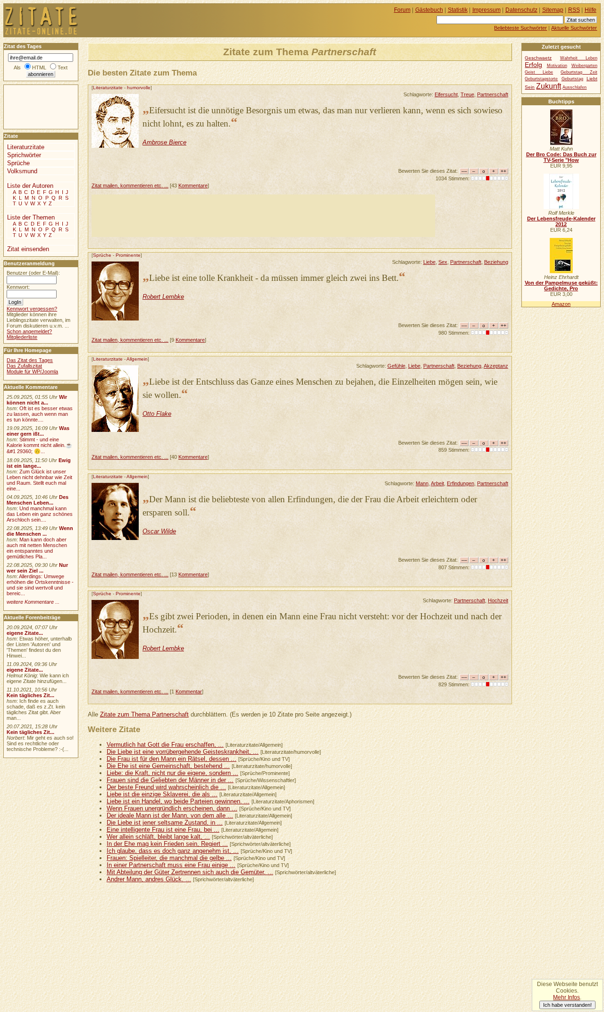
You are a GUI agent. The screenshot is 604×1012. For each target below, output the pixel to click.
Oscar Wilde (159, 531)
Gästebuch (429, 10)
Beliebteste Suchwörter (520, 28)
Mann (422, 483)
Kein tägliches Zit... (30, 695)
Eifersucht (446, 94)
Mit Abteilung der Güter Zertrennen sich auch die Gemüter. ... (190, 872)
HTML (39, 67)
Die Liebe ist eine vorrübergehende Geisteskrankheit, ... (183, 751)
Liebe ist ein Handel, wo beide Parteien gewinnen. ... (178, 801)
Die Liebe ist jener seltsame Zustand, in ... (165, 822)
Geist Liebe (539, 72)
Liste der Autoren (30, 185)
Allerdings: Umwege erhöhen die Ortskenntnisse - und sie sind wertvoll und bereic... (40, 584)
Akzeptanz (496, 366)
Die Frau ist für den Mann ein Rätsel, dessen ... (171, 758)
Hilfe (590, 10)
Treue (467, 94)
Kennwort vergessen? (32, 309)
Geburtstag (572, 78)
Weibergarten (584, 65)
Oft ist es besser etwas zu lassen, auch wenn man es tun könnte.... (40, 413)
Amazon (561, 304)
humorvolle (139, 87)
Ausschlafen (574, 87)
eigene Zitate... (25, 633)
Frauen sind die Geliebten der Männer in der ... (170, 780)
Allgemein (137, 359)
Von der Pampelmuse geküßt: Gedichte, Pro (561, 285)
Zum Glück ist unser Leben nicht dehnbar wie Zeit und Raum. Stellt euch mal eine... (39, 480)
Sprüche (102, 255)
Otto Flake (157, 413)
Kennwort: (18, 287)
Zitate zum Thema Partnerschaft (144, 714)
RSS (574, 10)
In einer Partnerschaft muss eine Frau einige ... (171, 865)
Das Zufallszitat (24, 366)
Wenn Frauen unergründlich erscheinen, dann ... (172, 808)
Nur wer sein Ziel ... (37, 567)
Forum (402, 10)
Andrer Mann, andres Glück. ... (149, 879)
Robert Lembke (163, 296)
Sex (442, 262)
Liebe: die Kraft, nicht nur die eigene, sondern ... (172, 772)
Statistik (458, 10)
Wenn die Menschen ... (40, 531)
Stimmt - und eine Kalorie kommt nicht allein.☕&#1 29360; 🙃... (39, 445)
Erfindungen (460, 483)
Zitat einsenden (28, 249)
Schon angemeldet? (29, 331)
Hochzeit (498, 600)
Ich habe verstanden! (567, 1005)
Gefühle (396, 366)
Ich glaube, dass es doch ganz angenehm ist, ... (173, 850)
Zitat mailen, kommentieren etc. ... (130, 185)
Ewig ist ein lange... (39, 463)
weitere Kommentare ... (33, 602)
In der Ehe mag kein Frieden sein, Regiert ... (167, 843)
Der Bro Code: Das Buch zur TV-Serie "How (561, 157)
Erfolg (533, 64)
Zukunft (548, 86)
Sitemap (552, 10)
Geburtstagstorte (541, 78)
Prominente (128, 255)
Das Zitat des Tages (30, 360)
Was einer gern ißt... (38, 431)
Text (62, 67)
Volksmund (22, 171)
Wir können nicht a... (37, 399)
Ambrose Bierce (164, 142)
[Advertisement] (263, 215)
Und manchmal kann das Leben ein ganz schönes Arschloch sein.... (40, 514)
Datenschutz (521, 10)
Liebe (429, 262)
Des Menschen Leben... (37, 500)
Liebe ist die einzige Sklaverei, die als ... (162, 794)
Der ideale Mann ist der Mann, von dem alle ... (170, 815)
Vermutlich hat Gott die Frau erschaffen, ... (165, 744)
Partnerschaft (492, 94)
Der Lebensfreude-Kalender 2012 (561, 221)
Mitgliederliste (22, 337)
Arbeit (437, 483)
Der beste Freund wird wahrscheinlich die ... (166, 787)
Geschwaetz (538, 57)
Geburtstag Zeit (579, 72)
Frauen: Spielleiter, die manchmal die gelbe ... (169, 857)
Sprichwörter (24, 155)
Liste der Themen (31, 217)
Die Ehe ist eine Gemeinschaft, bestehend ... (168, 765)
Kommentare (193, 185)
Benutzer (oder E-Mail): (33, 273)
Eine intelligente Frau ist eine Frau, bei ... (163, 829)
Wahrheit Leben (578, 58)
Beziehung (496, 262)
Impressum (486, 10)
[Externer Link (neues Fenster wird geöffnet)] (561, 143)
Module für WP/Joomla (32, 371)
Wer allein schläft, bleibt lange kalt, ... (158, 836)
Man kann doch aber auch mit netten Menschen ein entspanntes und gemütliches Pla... (37, 548)
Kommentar (189, 691)
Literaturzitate (108, 87)
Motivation (557, 65)
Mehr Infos (566, 997)
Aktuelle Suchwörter (574, 28)
